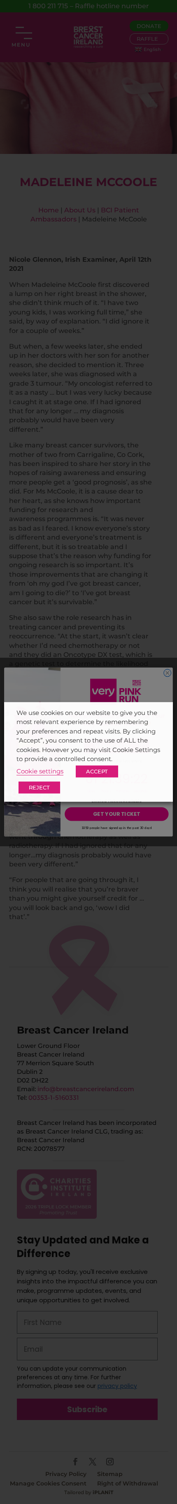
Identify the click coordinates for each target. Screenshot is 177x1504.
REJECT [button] (39, 787)
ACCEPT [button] (97, 771)
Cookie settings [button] (39, 771)
